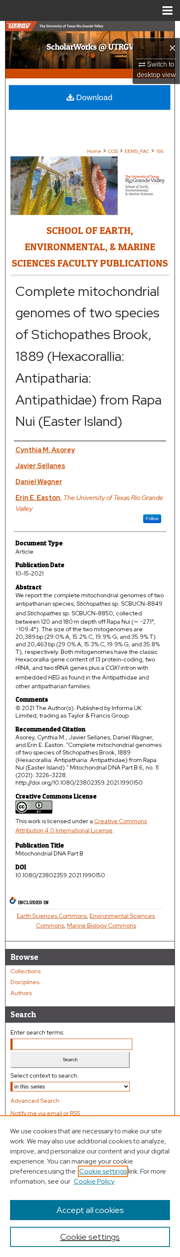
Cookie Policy (94, 1181)
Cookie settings (103, 1171)
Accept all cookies (90, 1210)
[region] (90, 1186)
